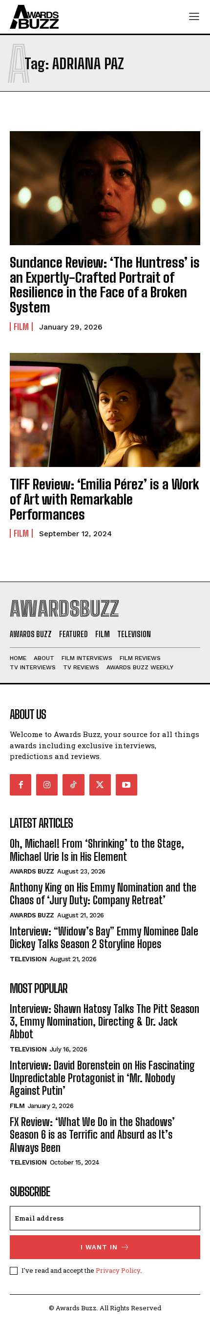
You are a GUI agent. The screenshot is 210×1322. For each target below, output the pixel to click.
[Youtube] (126, 785)
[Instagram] (47, 785)
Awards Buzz (32, 871)
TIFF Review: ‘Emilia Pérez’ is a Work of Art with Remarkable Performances (104, 499)
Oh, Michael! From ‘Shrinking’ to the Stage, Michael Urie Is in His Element (97, 850)
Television (28, 959)
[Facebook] (20, 785)
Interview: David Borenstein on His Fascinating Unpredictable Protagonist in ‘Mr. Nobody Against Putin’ (102, 1078)
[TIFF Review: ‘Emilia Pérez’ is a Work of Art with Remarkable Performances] (105, 410)
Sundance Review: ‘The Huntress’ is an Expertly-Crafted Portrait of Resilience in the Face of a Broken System (105, 284)
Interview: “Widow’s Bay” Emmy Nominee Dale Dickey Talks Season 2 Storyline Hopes (104, 938)
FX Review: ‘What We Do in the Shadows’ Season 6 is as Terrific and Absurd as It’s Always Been (92, 1134)
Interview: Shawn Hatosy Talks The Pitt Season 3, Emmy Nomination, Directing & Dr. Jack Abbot (104, 1021)
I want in (99, 1247)
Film (21, 326)
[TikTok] (73, 785)
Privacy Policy (118, 1270)
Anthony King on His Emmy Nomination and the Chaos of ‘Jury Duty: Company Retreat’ (103, 894)
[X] (100, 785)
